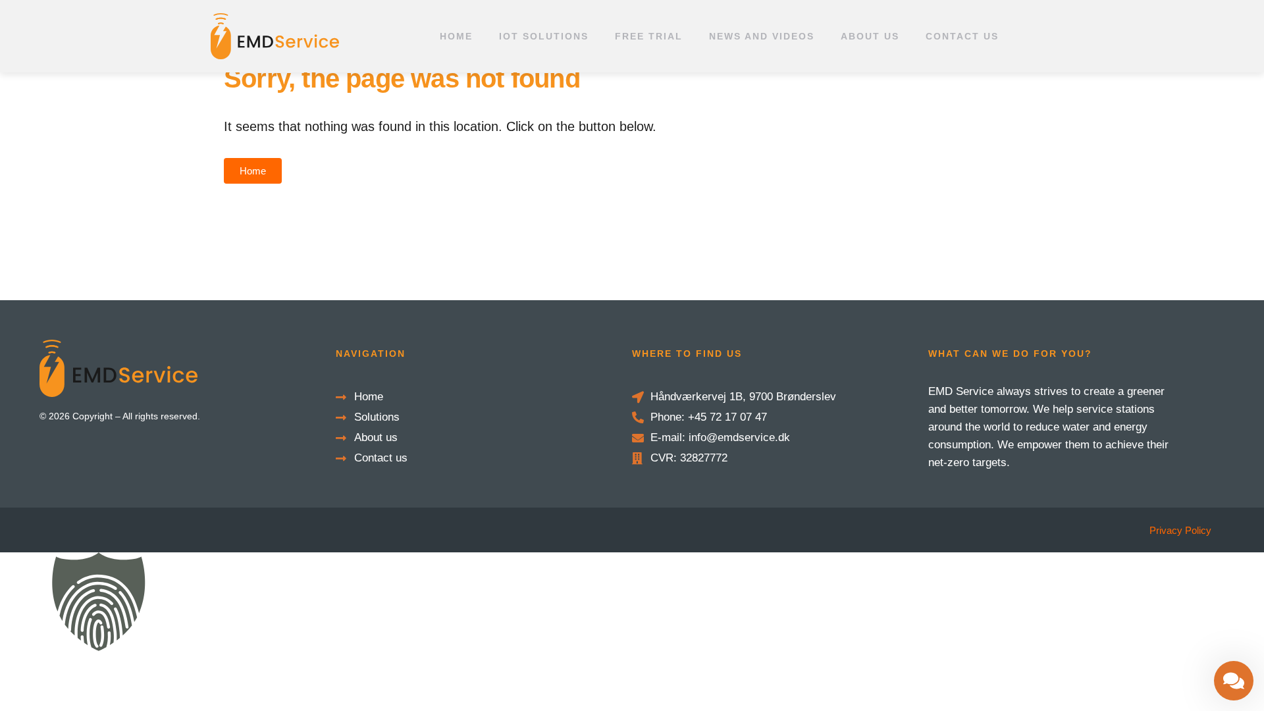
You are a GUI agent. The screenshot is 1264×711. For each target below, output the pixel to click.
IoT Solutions (544, 36)
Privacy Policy (1180, 530)
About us (870, 36)
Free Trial (649, 36)
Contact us (962, 36)
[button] (632, 604)
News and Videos (761, 36)
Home (456, 36)
